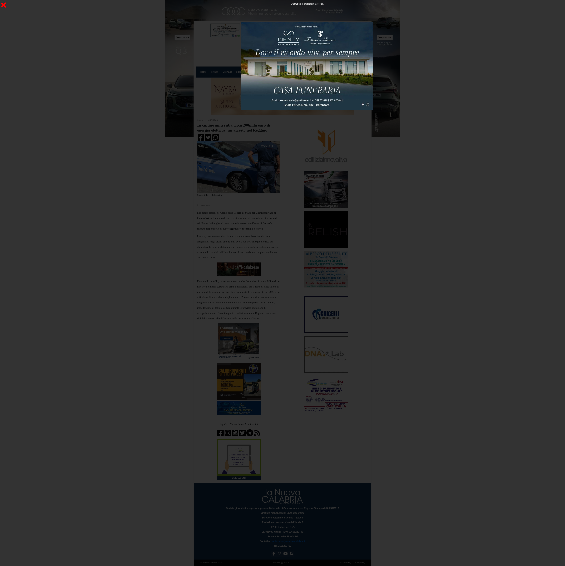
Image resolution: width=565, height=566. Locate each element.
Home (204, 71)
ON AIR (358, 72)
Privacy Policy (359, 562)
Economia (271, 72)
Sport (283, 72)
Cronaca (227, 72)
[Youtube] (285, 554)
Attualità (259, 72)
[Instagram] (279, 554)
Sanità (248, 72)
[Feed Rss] (291, 554)
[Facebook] (274, 554)
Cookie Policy (345, 562)
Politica (239, 72)
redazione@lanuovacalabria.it (288, 541)
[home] (278, 37)
